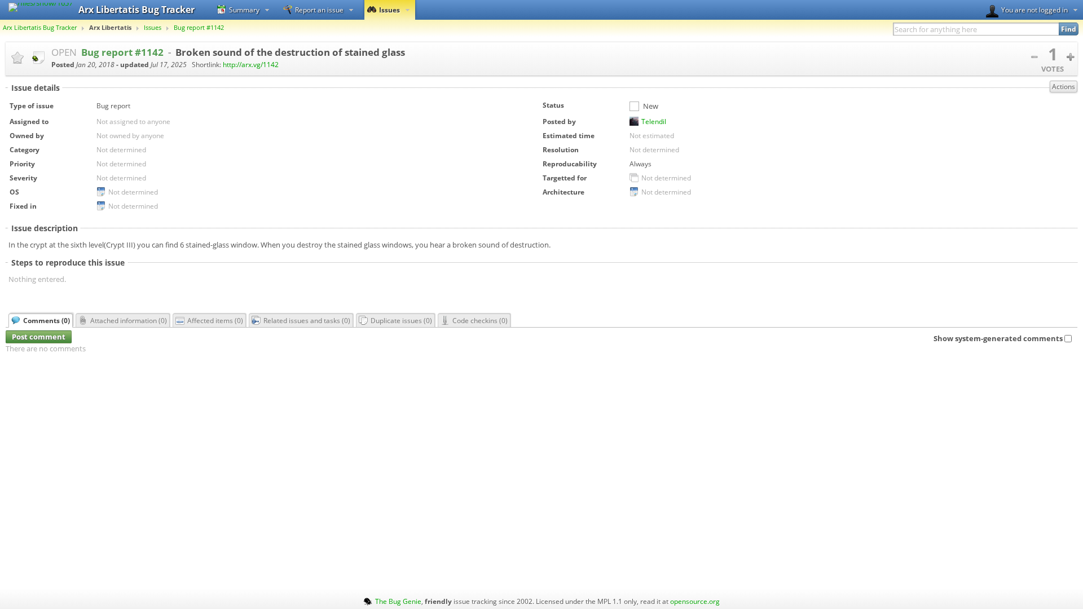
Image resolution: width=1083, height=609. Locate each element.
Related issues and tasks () (306, 320)
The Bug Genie (398, 601)
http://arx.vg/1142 (251, 64)
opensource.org (695, 601)
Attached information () (128, 320)
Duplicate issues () (401, 320)
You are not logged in (1034, 9)
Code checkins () (480, 320)
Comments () (46, 320)
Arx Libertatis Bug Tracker (40, 28)
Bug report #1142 (199, 28)
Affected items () (215, 320)
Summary (244, 9)
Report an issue (319, 9)
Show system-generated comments (998, 338)
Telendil (653, 121)
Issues (389, 9)
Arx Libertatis (110, 28)
